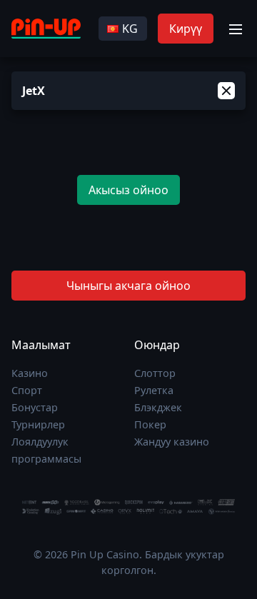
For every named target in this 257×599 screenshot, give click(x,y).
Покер (150, 424)
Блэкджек (158, 407)
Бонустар (34, 407)
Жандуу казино (171, 441)
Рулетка (153, 390)
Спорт (26, 390)
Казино (29, 373)
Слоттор (155, 373)
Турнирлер (38, 424)
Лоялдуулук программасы (46, 450)
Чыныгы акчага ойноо (128, 285)
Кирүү (185, 28)
